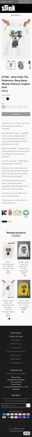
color (6, 95)
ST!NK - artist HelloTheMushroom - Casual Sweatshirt (23, 304)
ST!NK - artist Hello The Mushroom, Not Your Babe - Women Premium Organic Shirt (8, 307)
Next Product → (16, 15)
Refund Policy (16, 377)
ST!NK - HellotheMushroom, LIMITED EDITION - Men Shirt (8, 266)
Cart (26, 2)
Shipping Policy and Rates (16, 380)
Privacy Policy (16, 384)
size (3, 103)
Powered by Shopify (16, 431)
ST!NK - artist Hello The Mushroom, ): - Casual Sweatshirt (23, 266)
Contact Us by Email (16, 336)
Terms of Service (16, 382)
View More (16, 235)
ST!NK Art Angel (18, 429)
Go (28, 405)
